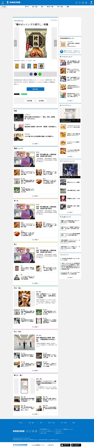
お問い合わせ (59, 431)
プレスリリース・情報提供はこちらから (64, 429)
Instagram (83, 2)
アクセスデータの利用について (47, 431)
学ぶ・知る (60, 6)
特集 (68, 6)
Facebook (76, 2)
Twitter (79, 2)
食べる (26, 6)
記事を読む (35, 89)
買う (42, 6)
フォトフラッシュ (18, 20)
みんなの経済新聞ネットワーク (20, 445)
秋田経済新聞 (13, 2)
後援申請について (59, 433)
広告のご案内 (43, 433)
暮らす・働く (50, 6)
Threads (86, 2)
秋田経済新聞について (45, 429)
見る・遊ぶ (35, 6)
